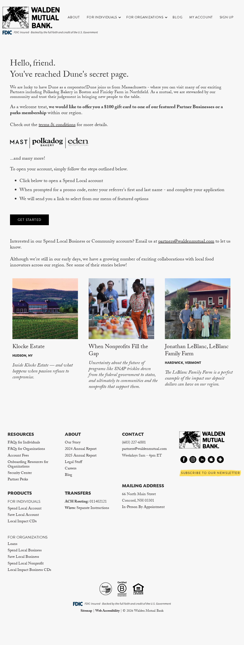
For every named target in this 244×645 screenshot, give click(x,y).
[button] (106, 17)
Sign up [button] (227, 17)
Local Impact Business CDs (29, 570)
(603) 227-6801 (134, 443)
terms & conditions (57, 125)
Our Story (73, 443)
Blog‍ (68, 475)
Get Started (29, 219)
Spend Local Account (24, 509)
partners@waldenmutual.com (186, 242)
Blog (177, 17)
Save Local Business (23, 557)
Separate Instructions (92, 508)
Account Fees (18, 456)
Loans (12, 544)
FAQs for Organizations (26, 449)
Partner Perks (18, 480)
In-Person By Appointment (143, 507)
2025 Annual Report (81, 456)
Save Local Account (23, 515)
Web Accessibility (107, 611)
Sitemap (86, 611)
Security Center (20, 473)
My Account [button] (201, 17)
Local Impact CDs (22, 521)
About (74, 17)
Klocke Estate (28, 347)
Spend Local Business (25, 551)
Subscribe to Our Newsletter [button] (210, 473)
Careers (70, 469)
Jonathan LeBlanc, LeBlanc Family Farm (197, 350)
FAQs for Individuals (24, 443)
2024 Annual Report (81, 449)
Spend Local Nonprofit (26, 564)
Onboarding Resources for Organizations (28, 464)
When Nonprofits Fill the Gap (118, 350)
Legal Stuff (73, 462)
